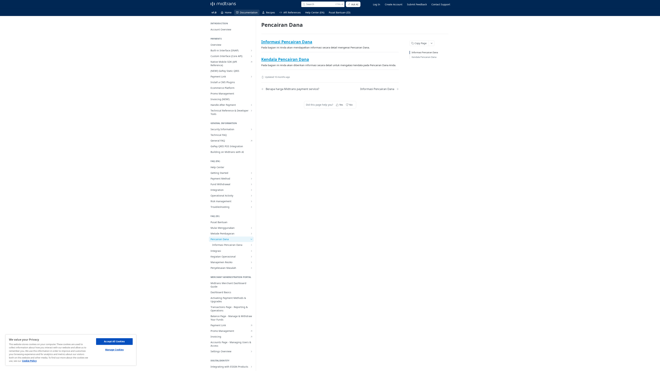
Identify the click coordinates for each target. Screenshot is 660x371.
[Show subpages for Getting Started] (251, 173)
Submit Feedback (417, 4)
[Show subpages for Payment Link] (251, 76)
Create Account (393, 4)
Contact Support (440, 4)
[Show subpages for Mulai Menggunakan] (251, 228)
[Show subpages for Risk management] (251, 201)
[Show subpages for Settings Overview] (251, 351)
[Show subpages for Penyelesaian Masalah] (251, 268)
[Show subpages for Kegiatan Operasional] (251, 256)
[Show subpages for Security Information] (251, 129)
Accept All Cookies (114, 341)
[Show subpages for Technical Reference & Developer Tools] (251, 110)
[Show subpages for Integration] (251, 190)
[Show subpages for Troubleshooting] (251, 207)
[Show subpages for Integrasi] (251, 251)
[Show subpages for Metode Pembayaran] (251, 233)
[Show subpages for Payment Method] (251, 178)
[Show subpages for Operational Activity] (251, 195)
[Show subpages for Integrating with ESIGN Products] (251, 366)
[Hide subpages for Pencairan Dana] (251, 239)
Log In (376, 4)
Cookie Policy (29, 360)
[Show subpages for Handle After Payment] (251, 105)
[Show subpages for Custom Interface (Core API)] (251, 56)
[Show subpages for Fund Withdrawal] (251, 184)
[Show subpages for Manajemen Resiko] (251, 262)
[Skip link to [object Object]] (258, 42)
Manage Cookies (114, 349)
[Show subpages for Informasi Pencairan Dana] (251, 245)
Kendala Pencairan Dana (285, 59)
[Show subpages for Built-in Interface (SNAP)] (251, 50)
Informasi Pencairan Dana (286, 41)
